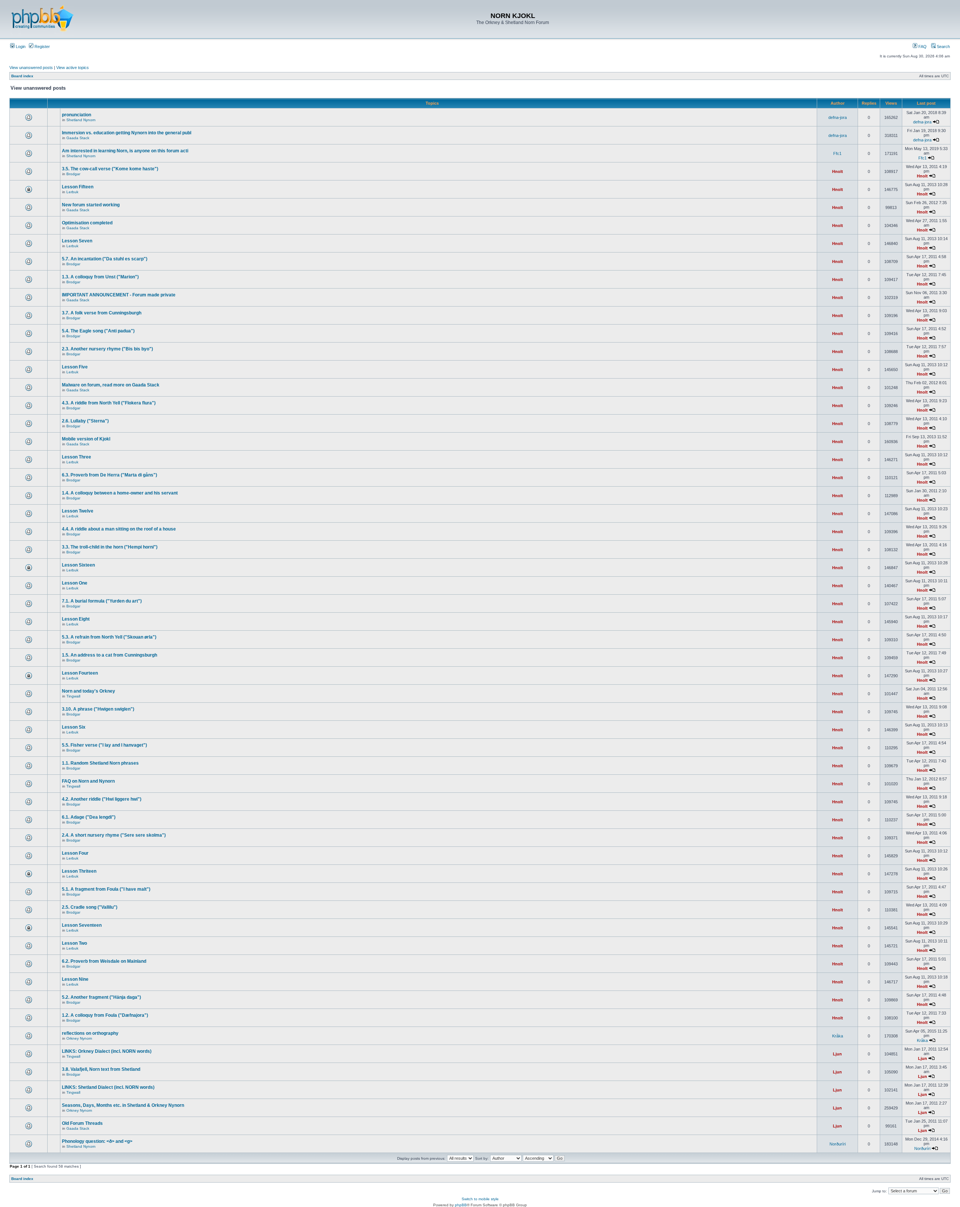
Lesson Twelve (77, 511)
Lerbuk (72, 192)
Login (20, 46)
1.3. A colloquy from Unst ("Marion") (100, 277)
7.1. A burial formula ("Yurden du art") (102, 601)
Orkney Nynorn (79, 1038)
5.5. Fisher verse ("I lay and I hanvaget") (104, 745)
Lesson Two (74, 943)
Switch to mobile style (480, 1199)
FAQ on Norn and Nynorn (88, 781)
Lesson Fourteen (80, 673)
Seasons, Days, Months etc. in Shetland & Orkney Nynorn (123, 1105)
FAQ (922, 46)
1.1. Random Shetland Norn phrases (100, 763)
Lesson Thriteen (79, 871)
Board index (22, 76)
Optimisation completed (87, 222)
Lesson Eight (76, 619)
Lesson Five (75, 367)
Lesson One (74, 583)
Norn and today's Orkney (88, 691)
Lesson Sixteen (78, 565)
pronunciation (76, 114)
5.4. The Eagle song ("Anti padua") (98, 331)
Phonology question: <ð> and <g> (97, 1141)
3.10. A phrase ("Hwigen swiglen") (98, 709)
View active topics (72, 67)
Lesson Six (74, 727)
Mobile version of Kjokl (86, 439)
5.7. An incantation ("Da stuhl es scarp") (104, 259)
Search (943, 46)
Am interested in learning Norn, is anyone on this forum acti (125, 150)
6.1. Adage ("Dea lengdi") (89, 817)
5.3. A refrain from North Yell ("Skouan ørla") (109, 637)
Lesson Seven (77, 241)
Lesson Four (75, 853)
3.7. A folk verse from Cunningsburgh (101, 313)
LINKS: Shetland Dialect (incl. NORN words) (108, 1087)
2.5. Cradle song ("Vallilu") (89, 907)
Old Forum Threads (82, 1123)
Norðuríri (838, 1144)
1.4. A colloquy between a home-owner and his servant (120, 493)
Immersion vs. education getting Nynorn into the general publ (126, 132)
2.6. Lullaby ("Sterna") (85, 421)
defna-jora (837, 117)
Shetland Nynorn (81, 120)
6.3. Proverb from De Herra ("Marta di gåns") (109, 475)
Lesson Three (76, 457)
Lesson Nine (75, 979)
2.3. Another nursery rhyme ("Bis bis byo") (107, 349)
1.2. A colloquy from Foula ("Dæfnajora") (105, 1015)
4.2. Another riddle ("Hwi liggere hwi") (101, 799)
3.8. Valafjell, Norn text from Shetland (101, 1069)
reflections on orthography (90, 1033)
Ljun (837, 1054)
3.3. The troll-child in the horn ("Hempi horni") (110, 547)
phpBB (461, 1205)
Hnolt (837, 171)
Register (41, 46)
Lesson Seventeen (82, 925)
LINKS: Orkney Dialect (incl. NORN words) (107, 1051)
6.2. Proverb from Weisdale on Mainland (104, 961)
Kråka (837, 1036)
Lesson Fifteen (77, 186)
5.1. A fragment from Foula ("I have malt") (106, 889)
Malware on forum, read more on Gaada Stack (110, 385)
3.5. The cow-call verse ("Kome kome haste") (110, 168)
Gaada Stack (77, 138)
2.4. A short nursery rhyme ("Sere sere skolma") (114, 835)
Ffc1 (837, 153)
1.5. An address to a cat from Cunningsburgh (109, 655)
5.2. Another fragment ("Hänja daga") (101, 997)
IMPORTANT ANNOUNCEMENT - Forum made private (119, 295)
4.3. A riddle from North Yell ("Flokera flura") (109, 403)
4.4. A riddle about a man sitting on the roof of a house (119, 529)
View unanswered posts (31, 67)
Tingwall (73, 696)
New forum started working (91, 204)
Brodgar (73, 174)
